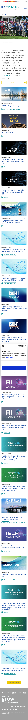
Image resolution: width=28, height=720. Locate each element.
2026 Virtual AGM (7, 133)
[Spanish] (12, 1)
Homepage (5, 14)
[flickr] (10, 710)
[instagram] (5, 710)
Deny (14, 372)
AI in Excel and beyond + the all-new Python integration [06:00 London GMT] (13, 396)
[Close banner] (25, 345)
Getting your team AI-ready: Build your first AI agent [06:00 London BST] (12, 161)
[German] (6, 1)
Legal (17, 706)
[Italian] (10, 1)
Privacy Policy (9, 357)
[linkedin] (2, 710)
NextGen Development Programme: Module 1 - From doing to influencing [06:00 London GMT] (13, 458)
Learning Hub (6, 75)
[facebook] (8, 710)
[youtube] (16, 710)
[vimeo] (13, 710)
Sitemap (13, 706)
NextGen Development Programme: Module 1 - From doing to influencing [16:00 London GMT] (13, 488)
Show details (20, 363)
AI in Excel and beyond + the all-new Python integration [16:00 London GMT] (13, 427)
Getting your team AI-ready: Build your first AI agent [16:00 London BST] (12, 192)
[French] (8, 1)
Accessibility (23, 706)
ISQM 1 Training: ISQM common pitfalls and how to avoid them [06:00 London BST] (14, 308)
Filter (12, 82)
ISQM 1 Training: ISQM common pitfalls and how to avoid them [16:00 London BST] (13, 339)
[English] (4, 1)
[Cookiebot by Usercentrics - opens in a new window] (18, 346)
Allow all (14, 367)
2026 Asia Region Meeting (10, 106)
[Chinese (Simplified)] (14, 1)
